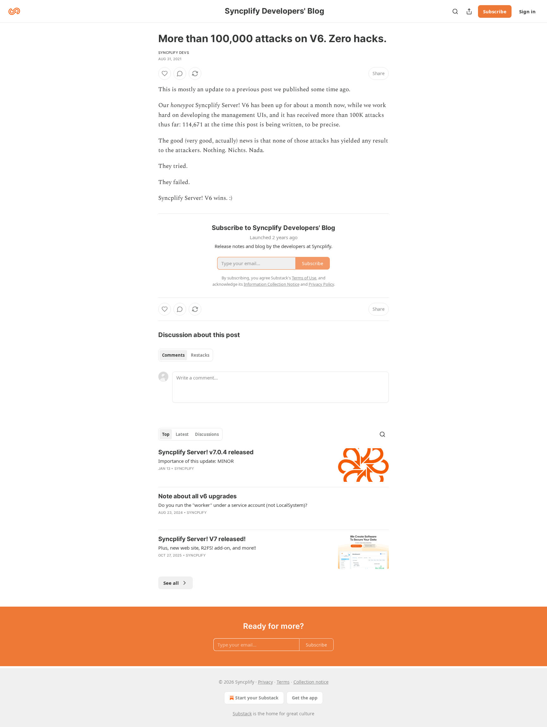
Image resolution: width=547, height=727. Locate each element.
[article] (273, 465)
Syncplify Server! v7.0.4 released (206, 452)
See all (171, 583)
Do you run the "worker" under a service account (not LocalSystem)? (232, 505)
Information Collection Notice (271, 284)
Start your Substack (257, 698)
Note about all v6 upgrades (197, 496)
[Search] (455, 11)
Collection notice (311, 682)
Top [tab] (165, 434)
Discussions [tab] (207, 434)
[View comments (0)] (179, 73)
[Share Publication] (469, 11)
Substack (242, 714)
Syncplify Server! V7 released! (202, 539)
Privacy (265, 682)
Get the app (305, 698)
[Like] (164, 73)
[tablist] (185, 355)
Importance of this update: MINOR (196, 461)
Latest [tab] (182, 434)
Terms (283, 682)
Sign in (527, 11)
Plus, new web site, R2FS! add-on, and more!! (207, 548)
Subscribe (494, 11)
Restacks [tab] (200, 355)
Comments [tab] (173, 355)
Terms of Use (304, 278)
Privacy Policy (321, 284)
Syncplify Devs (173, 52)
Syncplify (184, 468)
